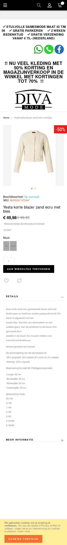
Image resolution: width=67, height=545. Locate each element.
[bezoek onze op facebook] (59, 53)
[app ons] (38, 53)
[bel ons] (48, 53)
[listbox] (33, 246)
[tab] (33, 297)
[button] (32, 188)
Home (6, 117)
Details (12, 296)
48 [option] (6, 245)
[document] (33, 532)
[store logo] (33, 99)
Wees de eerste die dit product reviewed (24, 223)
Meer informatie (19, 439)
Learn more (24, 531)
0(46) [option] (13, 245)
